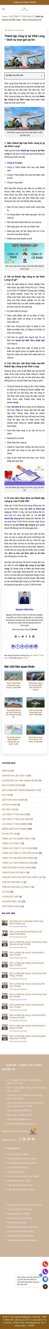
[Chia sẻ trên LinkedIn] (36, 646)
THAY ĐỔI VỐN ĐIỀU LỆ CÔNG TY (16, 887)
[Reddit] (33, 636)
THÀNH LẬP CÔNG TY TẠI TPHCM (17, 848)
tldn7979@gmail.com (22, 1119)
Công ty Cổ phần (14, 163)
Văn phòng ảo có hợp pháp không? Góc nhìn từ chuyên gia (26, 922)
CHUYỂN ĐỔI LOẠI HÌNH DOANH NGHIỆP (20, 780)
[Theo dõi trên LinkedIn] (29, 1139)
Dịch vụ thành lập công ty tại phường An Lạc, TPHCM (26, 1006)
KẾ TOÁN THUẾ (8, 809)
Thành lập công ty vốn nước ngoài (21, 1158)
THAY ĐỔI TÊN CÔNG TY (12, 882)
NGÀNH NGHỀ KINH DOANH (14, 829)
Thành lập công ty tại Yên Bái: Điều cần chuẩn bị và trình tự (36, 686)
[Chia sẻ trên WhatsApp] (13, 646)
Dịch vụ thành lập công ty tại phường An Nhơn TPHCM (26, 964)
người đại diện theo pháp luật (30, 340)
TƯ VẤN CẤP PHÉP (10, 897)
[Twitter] (23, 636)
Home (4, 16)
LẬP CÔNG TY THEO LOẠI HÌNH (16, 819)
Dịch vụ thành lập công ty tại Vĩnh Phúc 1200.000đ (35, 712)
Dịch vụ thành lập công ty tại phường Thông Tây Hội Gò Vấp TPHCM (28, 943)
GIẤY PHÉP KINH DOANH (13, 800)
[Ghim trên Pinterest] (31, 646)
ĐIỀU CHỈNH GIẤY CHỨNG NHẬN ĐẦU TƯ (20, 790)
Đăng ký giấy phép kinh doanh (20, 1231)
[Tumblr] (30, 636)
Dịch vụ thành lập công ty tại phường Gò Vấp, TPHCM (26, 953)
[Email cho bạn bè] (27, 646)
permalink (24, 658)
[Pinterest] (16, 636)
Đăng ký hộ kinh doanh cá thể (19, 1218)
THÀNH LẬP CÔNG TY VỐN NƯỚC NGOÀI (20, 853)
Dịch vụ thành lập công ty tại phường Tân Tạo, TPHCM (27, 985)
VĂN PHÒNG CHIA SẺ (11, 906)
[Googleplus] (19, 636)
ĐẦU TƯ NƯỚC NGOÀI (11, 785)
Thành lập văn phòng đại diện (20, 1185)
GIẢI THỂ (6, 795)
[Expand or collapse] (41, 76)
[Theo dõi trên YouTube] (33, 1139)
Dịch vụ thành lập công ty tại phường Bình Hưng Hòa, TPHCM (27, 1037)
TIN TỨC (5, 892)
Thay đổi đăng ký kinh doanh (19, 1209)
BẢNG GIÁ (6, 771)
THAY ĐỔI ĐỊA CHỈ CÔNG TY (14, 872)
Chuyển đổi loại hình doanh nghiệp (22, 1240)
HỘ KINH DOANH (9, 804)
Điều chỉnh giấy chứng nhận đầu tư (22, 1163)
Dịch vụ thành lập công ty (18, 1154)
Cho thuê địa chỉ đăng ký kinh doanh (22, 1227)
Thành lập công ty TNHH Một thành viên (24, 1205)
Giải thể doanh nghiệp (16, 1222)
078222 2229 (26, 1115)
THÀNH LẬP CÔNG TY (11, 843)
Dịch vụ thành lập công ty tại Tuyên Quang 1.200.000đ (13, 685)
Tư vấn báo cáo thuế (16, 1172)
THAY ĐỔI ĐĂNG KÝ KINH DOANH (17, 867)
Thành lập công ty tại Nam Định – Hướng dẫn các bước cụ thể (14, 740)
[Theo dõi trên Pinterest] (24, 1139)
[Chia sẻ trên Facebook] (18, 646)
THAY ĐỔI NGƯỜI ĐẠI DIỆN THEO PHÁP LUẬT (22, 877)
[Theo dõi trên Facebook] (20, 1139)
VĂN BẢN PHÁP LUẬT (11, 901)
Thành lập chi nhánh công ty (19, 1180)
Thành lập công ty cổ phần (18, 1214)
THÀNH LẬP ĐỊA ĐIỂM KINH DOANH (18, 858)
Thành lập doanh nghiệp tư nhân (20, 1189)
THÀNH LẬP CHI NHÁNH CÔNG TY (17, 838)
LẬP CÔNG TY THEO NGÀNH (14, 824)
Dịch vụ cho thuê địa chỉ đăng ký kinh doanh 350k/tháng (25, 932)
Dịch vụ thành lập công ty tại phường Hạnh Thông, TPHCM (27, 974)
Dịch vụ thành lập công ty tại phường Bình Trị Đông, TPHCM (27, 1016)
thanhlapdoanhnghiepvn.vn (23, 1124)
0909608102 (25, 1110)
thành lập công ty (29, 150)
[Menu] (3, 9)
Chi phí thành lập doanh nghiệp (20, 1236)
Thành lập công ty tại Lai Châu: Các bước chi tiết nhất (36, 739)
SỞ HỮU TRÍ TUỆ (9, 834)
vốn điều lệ (16, 407)
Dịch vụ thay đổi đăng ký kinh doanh (22, 1176)
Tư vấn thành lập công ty (17, 1167)
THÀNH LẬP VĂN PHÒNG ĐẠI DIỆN (17, 863)
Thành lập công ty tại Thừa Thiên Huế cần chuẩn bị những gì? (13, 713)
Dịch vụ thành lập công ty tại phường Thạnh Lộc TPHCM (28, 995)
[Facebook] (26, 636)
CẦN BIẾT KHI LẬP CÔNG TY (14, 775)
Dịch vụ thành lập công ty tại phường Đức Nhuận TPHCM (27, 1026)
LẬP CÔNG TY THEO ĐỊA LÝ (21, 16)
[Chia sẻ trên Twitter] (22, 646)
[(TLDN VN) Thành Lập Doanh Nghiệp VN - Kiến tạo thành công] (24, 9)
